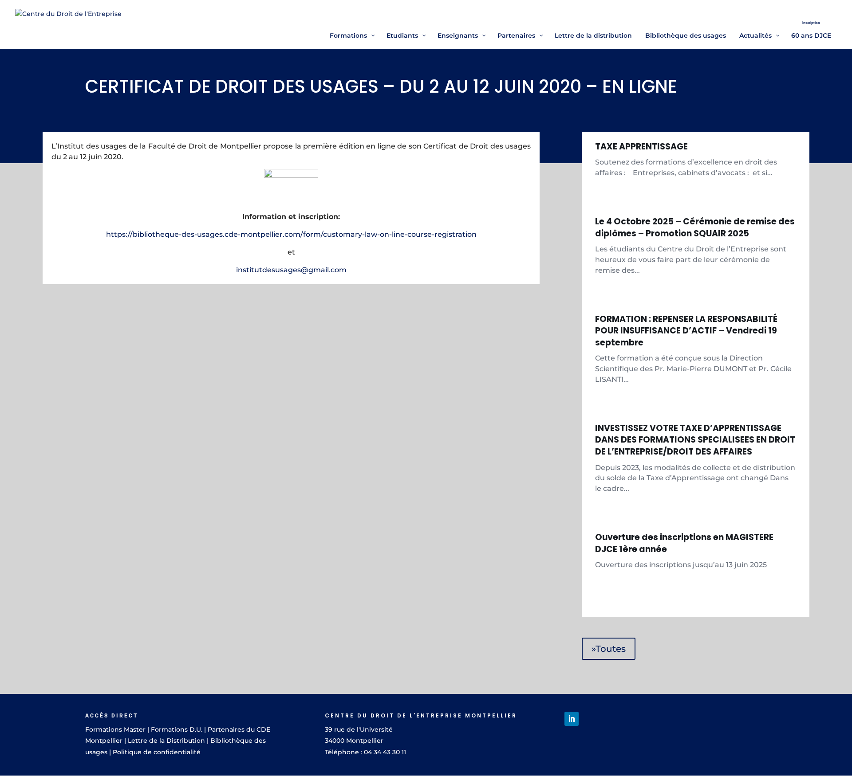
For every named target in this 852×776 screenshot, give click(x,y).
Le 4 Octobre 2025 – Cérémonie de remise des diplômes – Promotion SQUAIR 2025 (695, 227)
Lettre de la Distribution (166, 741)
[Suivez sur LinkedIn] (571, 719)
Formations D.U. (176, 729)
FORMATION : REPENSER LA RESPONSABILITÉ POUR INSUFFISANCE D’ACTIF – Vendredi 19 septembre (686, 331)
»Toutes (609, 648)
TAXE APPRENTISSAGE (641, 147)
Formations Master (115, 729)
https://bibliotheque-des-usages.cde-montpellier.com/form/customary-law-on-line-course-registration (291, 234)
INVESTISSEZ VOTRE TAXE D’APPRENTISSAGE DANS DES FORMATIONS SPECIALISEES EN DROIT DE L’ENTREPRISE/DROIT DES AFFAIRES (695, 440)
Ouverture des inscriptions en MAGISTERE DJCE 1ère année (684, 543)
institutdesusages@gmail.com (291, 270)
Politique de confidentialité (157, 752)
